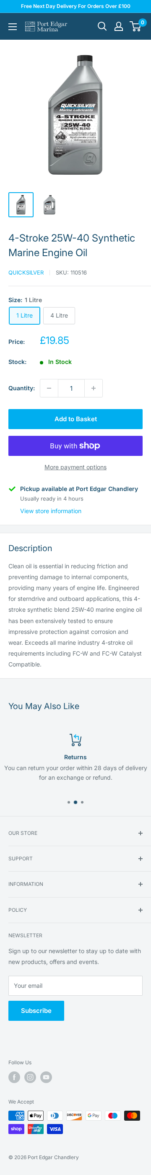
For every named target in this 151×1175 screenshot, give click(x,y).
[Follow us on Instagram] (30, 1077)
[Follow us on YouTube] (46, 1077)
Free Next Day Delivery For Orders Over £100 (75, 6)
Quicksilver (26, 272)
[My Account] (119, 26)
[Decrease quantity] (49, 388)
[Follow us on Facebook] (14, 1077)
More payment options (75, 467)
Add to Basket (76, 419)
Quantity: (21, 388)
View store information (50, 510)
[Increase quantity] (93, 388)
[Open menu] (12, 26)
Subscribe (36, 1011)
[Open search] (102, 26)
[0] (135, 26)
